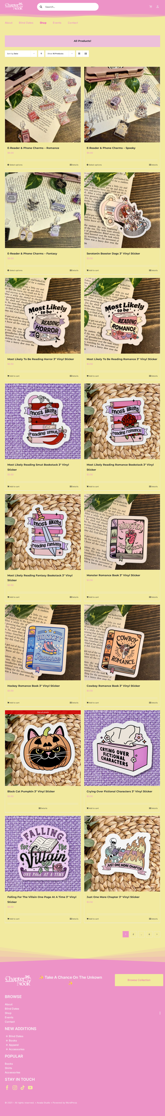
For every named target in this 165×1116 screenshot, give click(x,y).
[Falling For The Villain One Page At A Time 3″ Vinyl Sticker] (43, 853)
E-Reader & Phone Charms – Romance (33, 148)
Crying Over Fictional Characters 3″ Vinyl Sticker (119, 791)
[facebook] (7, 1087)
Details (75, 165)
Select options (16, 165)
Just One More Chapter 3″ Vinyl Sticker (113, 897)
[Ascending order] (41, 53)
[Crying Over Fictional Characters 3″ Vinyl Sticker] (122, 748)
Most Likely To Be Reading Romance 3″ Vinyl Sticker (122, 359)
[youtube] (30, 1087)
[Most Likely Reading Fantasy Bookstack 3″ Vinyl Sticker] (43, 532)
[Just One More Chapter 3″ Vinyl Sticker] (122, 853)
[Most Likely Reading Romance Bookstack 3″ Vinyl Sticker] (122, 421)
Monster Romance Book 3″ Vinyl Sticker (113, 575)
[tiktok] (22, 1087)
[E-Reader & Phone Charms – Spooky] (122, 104)
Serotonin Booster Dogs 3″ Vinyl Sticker (113, 253)
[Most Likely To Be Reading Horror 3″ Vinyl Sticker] (43, 316)
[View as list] (85, 54)
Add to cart (94, 270)
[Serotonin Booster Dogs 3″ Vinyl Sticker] (122, 210)
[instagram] (15, 1087)
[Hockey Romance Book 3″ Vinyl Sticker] (43, 642)
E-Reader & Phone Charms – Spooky (111, 148)
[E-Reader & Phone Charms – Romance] (43, 104)
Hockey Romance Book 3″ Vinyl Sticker (33, 685)
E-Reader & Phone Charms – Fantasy (32, 253)
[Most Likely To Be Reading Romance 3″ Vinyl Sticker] (122, 316)
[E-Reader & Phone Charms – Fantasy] (43, 210)
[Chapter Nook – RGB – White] (14, 3)
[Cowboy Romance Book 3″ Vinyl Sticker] (122, 642)
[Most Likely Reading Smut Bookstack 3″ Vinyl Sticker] (43, 421)
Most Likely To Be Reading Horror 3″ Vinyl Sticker (40, 359)
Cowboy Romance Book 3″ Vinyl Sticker (113, 685)
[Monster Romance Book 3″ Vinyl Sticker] (122, 532)
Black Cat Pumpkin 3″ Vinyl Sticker (31, 791)
